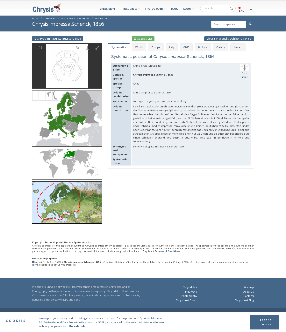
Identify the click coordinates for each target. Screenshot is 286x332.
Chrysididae (108, 8)
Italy (171, 47)
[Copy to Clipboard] (33, 262)
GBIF (186, 47)
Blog (174, 8)
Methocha (191, 291)
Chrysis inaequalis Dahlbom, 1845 (228, 38)
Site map (249, 287)
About (187, 8)
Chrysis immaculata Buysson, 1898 (58, 38)
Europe (155, 47)
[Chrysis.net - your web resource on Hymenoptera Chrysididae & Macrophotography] (46, 8)
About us (248, 291)
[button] (67, 117)
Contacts (248, 296)
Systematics (118, 47)
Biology (203, 47)
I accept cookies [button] (264, 322)
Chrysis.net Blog (244, 300)
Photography (154, 8)
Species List (101, 18)
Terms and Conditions (167, 251)
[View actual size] (78, 47)
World (139, 47)
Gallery (220, 47)
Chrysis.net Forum (186, 300)
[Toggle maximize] (97, 47)
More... (238, 47)
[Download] (87, 47)
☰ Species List (143, 38)
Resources (130, 8)
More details (77, 326)
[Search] (231, 8)
